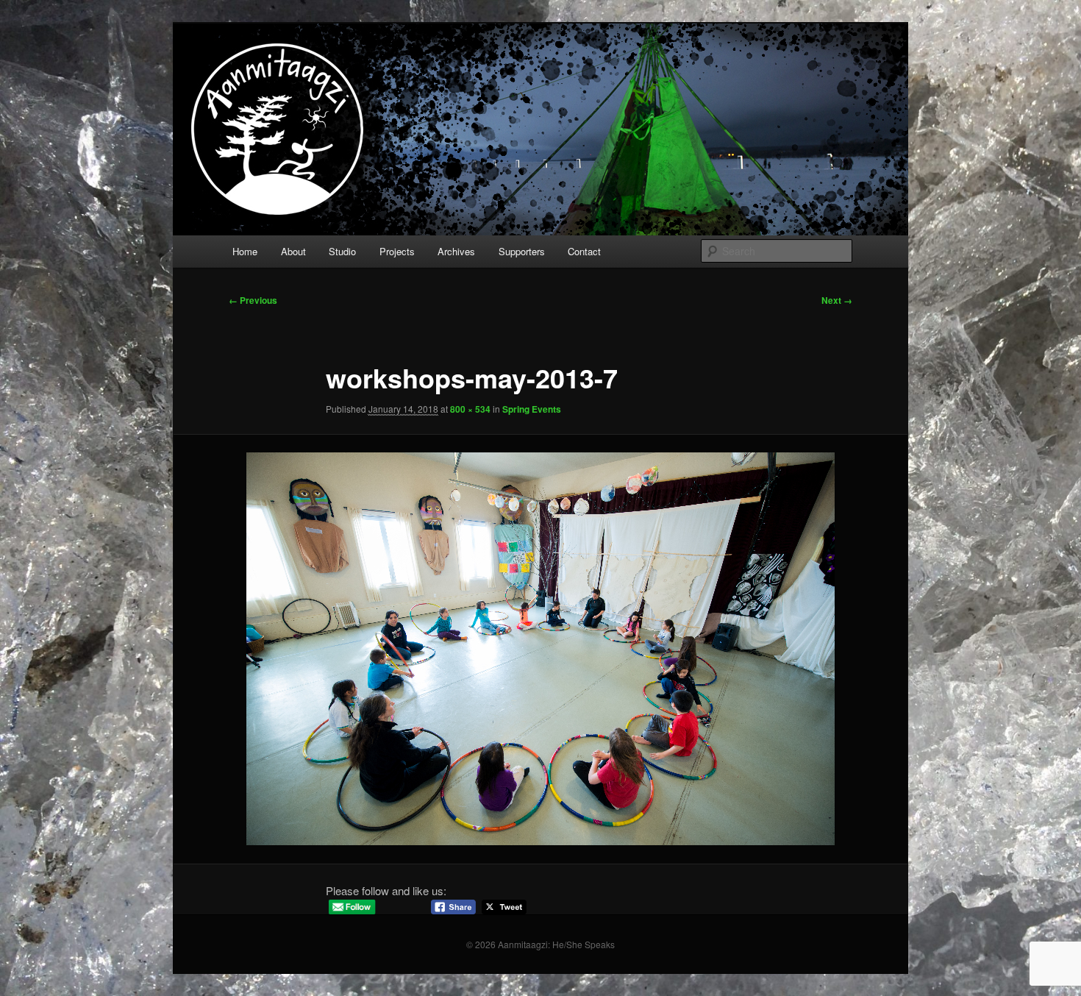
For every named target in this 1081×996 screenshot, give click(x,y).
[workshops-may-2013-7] (540, 648)
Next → (836, 300)
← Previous (253, 300)
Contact (584, 251)
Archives (456, 251)
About (293, 251)
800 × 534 (470, 409)
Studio (342, 251)
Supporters (522, 251)
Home (244, 251)
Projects (397, 251)
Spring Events (531, 409)
